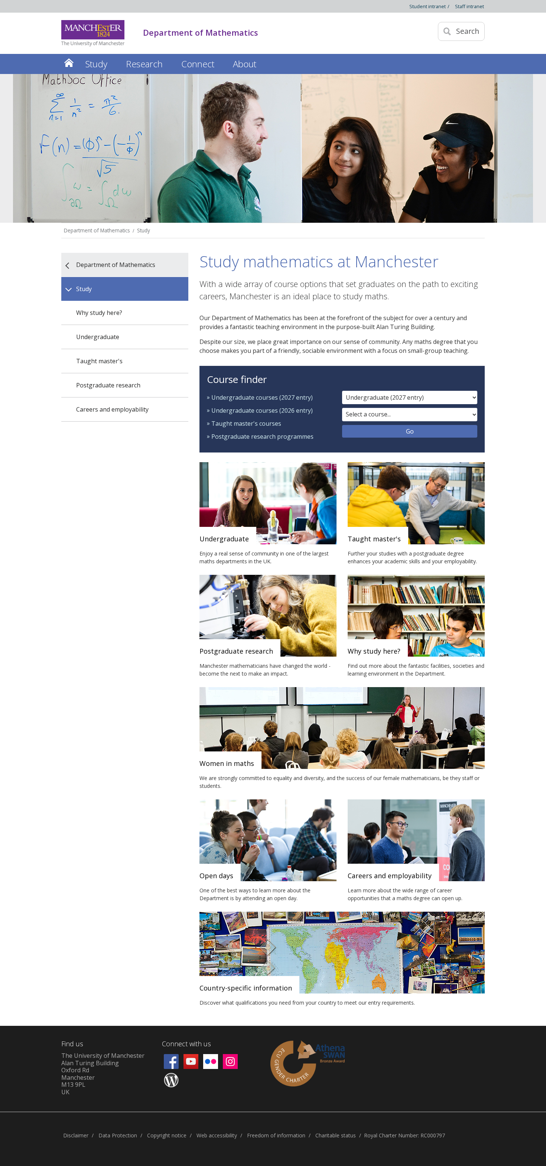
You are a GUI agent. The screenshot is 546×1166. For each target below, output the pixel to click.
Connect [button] (197, 64)
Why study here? (99, 313)
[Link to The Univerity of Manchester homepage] (92, 33)
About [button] (244, 64)
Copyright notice (166, 1135)
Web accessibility (216, 1135)
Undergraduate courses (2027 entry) (262, 397)
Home (68, 62)
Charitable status (335, 1135)
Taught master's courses (246, 423)
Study (143, 230)
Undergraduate (97, 337)
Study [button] (96, 64)
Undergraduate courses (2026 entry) (262, 410)
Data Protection (117, 1135)
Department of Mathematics (97, 230)
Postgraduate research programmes (262, 436)
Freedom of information (276, 1135)
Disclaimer (75, 1135)
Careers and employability (112, 409)
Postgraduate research (108, 385)
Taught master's (99, 361)
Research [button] (144, 64)
